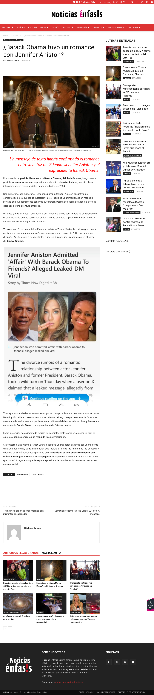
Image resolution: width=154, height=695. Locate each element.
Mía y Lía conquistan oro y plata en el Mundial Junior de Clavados (137, 166)
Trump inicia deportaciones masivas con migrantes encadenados (23, 512)
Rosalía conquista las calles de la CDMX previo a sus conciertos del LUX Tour (18, 586)
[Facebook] (137, 2)
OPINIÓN (55, 27)
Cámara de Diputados (132, 213)
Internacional (128, 191)
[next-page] (10, 628)
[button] (132, 2)
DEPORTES (97, 27)
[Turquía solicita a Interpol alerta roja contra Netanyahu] (113, 186)
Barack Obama (22, 474)
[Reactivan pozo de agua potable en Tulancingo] (113, 111)
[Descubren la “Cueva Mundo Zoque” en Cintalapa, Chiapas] (51, 570)
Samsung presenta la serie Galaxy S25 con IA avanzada (77, 512)
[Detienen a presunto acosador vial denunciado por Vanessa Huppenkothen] (85, 603)
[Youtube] (151, 2)
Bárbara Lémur (13, 61)
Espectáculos (9, 40)
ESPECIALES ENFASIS (37, 27)
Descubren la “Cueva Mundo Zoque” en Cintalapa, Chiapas (134, 71)
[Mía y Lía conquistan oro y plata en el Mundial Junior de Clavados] (113, 168)
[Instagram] (142, 2)
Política (126, 229)
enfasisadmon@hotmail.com (69, 682)
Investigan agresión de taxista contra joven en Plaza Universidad (50, 619)
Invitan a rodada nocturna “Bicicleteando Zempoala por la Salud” (136, 127)
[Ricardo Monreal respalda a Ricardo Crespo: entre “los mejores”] (113, 204)
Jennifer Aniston (37, 474)
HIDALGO (25, 34)
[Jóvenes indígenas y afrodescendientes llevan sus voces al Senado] (113, 146)
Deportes (127, 134)
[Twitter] (147, 2)
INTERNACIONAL (115, 27)
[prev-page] (5, 628)
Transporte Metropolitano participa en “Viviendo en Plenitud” (82, 586)
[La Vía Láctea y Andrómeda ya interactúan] (18, 603)
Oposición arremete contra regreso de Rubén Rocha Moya (134, 222)
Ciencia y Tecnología (11, 612)
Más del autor (52, 552)
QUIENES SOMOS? (86, 692)
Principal (19, 40)
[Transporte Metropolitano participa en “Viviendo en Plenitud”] (85, 570)
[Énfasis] (77, 14)
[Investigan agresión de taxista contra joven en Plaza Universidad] (51, 603)
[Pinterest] (20, 492)
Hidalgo (73, 579)
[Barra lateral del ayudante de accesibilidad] (150, 601)
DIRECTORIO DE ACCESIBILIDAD (131, 692)
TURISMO (67, 27)
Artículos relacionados (20, 552)
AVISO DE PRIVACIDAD (106, 692)
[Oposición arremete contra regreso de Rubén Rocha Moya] (113, 224)
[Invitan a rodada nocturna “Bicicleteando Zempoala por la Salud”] (113, 129)
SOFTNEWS (133, 27)
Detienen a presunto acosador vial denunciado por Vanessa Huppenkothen (83, 619)
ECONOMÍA (82, 27)
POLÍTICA (21, 27)
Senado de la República (132, 155)
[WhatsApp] (27, 492)
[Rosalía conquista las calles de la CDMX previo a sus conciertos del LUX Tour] (18, 570)
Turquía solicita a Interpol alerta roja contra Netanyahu (133, 184)
